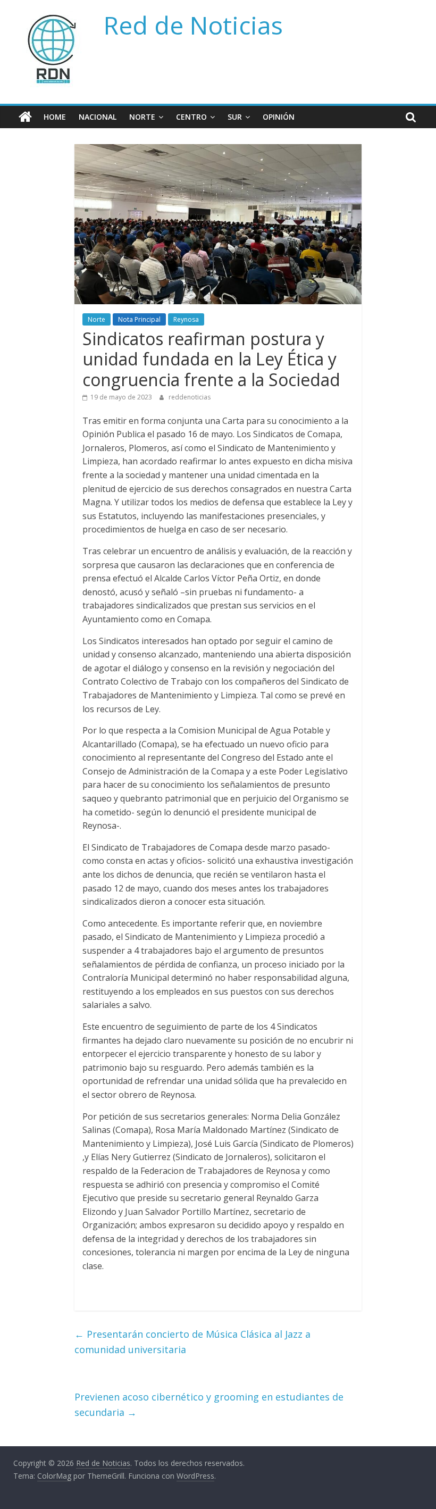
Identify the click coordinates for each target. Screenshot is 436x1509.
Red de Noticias (193, 25)
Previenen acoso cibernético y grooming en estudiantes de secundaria (208, 1404)
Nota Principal (139, 319)
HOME (55, 117)
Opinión (279, 117)
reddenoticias (190, 397)
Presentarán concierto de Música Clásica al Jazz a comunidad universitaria (192, 1342)
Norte (142, 117)
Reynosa (186, 319)
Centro (191, 117)
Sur (235, 117)
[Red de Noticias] (25, 117)
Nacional (97, 117)
